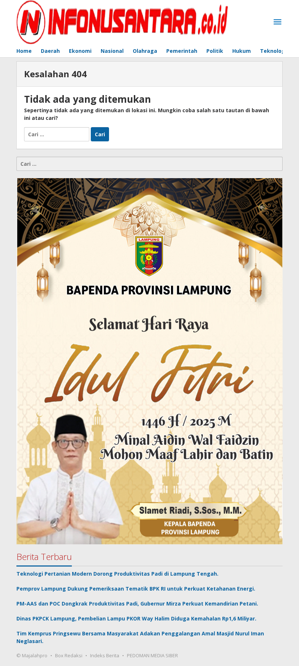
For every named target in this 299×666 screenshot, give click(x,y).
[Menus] (277, 22)
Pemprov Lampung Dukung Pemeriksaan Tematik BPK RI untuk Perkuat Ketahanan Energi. (136, 588)
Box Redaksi (68, 655)
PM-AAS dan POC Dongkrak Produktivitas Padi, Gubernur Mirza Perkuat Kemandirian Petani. (138, 603)
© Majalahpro (31, 655)
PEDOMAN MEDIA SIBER (152, 655)
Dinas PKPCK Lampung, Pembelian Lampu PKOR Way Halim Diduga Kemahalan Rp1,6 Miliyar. (137, 618)
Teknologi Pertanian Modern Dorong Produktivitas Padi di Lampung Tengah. (118, 573)
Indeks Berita (104, 655)
